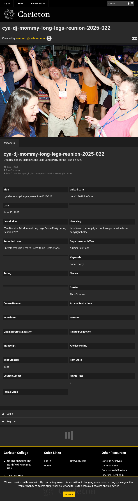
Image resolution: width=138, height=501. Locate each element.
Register (11, 421)
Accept (69, 494)
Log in (7, 3)
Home (20, 3)
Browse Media (38, 3)
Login (9, 413)
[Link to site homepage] (27, 14)
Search (132, 3)
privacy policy (58, 486)
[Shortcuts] (134, 38)
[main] (69, 234)
